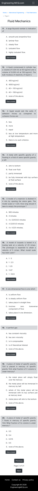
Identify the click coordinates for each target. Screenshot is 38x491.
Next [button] (19, 471)
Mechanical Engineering (16, 12)
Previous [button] (19, 461)
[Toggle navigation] (33, 3)
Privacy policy (28, 480)
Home (5, 12)
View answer (11, 57)
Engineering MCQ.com (13, 3)
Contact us (16, 480)
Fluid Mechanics (31, 12)
